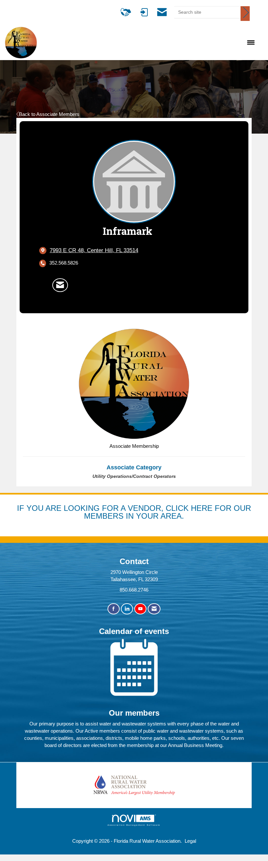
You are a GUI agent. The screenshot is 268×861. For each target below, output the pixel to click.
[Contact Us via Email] (154, 609)
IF (21, 508)
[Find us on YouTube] (140, 609)
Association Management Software (134, 825)
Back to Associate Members (49, 114)
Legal (190, 841)
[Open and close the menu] (149, 42)
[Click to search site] (245, 13)
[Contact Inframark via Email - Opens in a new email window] (60, 285)
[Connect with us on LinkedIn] (127, 609)
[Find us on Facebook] (114, 609)
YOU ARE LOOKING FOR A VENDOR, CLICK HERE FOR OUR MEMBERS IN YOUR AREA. (138, 512)
